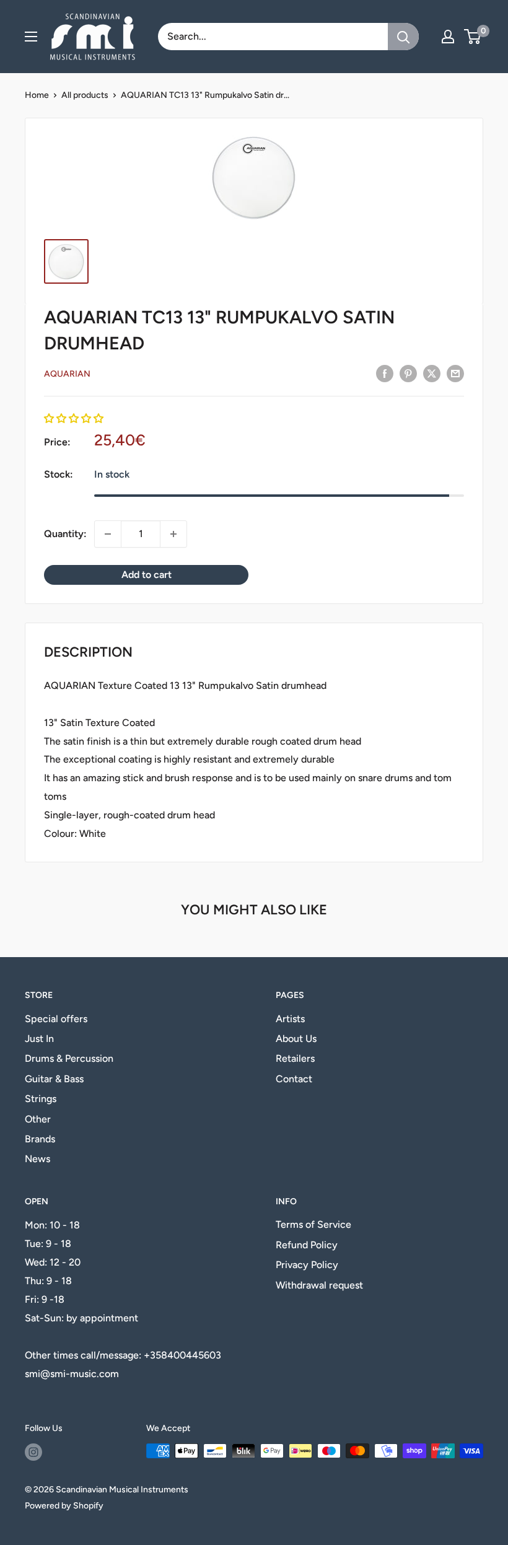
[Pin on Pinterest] (408, 373)
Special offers (56, 1019)
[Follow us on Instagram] (33, 1452)
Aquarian (67, 374)
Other (38, 1119)
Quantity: (65, 534)
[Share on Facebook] (384, 373)
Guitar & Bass (54, 1079)
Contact (294, 1079)
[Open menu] (31, 37)
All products (84, 95)
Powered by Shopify (64, 1505)
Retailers (295, 1058)
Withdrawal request (319, 1285)
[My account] (448, 36)
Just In (39, 1038)
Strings (40, 1099)
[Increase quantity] (173, 534)
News (37, 1159)
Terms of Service (313, 1224)
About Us (296, 1038)
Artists (290, 1019)
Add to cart (146, 574)
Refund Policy (307, 1245)
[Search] (403, 36)
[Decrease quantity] (108, 534)
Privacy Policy (307, 1265)
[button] (73, 418)
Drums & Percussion (69, 1058)
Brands (40, 1139)
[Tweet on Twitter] (431, 373)
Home (37, 95)
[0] (473, 36)
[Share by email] (455, 373)
